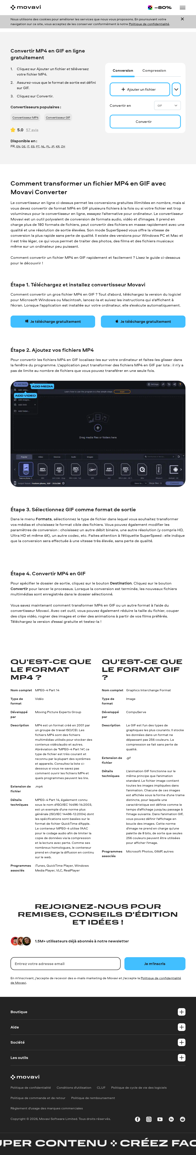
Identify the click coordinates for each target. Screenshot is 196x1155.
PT (38, 146)
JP (52, 146)
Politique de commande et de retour (38, 1098)
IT (28, 146)
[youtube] (160, 1119)
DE (23, 146)
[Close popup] (182, 21)
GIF (160, 106)
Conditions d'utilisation (74, 1087)
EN (18, 146)
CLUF (101, 1087)
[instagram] (149, 1119)
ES (32, 146)
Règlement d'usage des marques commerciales (47, 1108)
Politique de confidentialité (149, 24)
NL (43, 146)
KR (58, 146)
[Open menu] (182, 7)
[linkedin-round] (171, 1119)
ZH (63, 146)
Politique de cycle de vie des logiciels (139, 1087)
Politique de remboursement (93, 1098)
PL (48, 146)
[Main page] (26, 7)
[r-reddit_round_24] (182, 1119)
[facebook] (137, 1119)
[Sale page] (159, 7)
